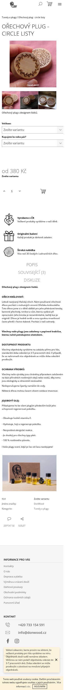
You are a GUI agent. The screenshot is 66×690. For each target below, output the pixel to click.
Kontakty (9, 566)
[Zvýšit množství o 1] (4, 191)
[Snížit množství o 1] (19, 191)
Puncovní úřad (12, 602)
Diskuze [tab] (32, 280)
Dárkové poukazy (13, 587)
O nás (7, 571)
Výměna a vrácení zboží (16, 581)
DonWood (39, 503)
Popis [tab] (32, 264)
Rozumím (39, 686)
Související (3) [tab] (32, 272)
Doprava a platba (13, 576)
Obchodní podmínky (15, 592)
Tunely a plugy (41, 508)
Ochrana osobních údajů (17, 597)
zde (28, 686)
